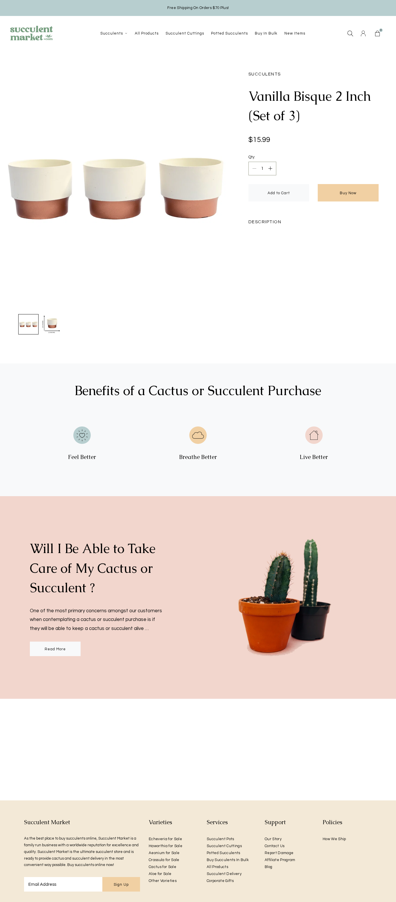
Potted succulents (229, 33)
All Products (217, 867)
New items (294, 33)
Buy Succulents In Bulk (228, 860)
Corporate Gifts (220, 881)
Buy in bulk (266, 33)
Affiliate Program (280, 860)
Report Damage (279, 853)
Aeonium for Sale (164, 853)
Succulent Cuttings (224, 846)
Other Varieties (163, 881)
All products (147, 33)
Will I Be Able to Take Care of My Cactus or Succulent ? (92, 568)
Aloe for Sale (160, 874)
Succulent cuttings (185, 33)
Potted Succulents (223, 853)
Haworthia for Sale (165, 846)
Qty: (251, 157)
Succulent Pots (220, 839)
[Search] (350, 33)
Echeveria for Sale (165, 839)
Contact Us (274, 846)
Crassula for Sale (164, 860)
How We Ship (334, 839)
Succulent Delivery (224, 874)
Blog (268, 867)
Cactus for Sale (162, 867)
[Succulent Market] (31, 33)
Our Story (273, 839)
